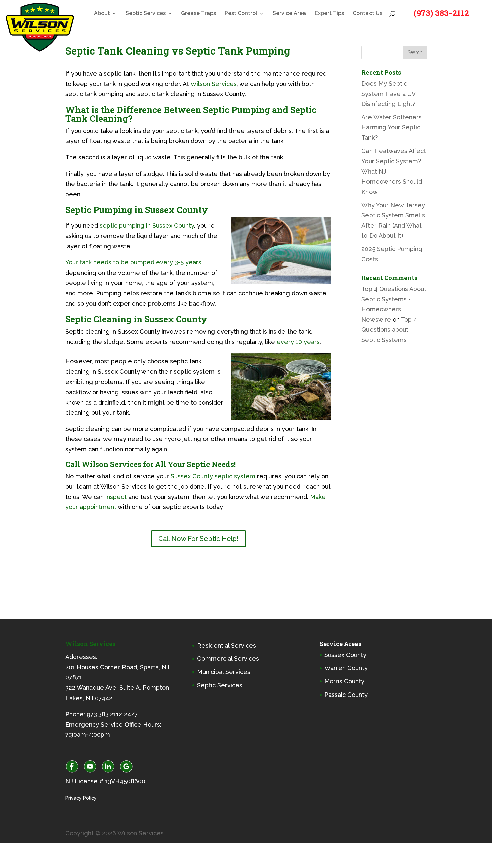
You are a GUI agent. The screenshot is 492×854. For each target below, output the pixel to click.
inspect (116, 496)
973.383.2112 (104, 714)
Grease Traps (198, 13)
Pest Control (241, 13)
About (102, 13)
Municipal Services (223, 671)
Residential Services (226, 645)
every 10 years (297, 341)
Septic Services (146, 13)
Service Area (289, 13)
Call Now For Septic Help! (198, 539)
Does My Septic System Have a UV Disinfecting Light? (388, 93)
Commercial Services (228, 658)
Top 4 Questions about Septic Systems (389, 329)
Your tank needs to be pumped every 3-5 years (133, 262)
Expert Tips (329, 13)
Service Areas (340, 644)
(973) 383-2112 (441, 13)
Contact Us (367, 13)
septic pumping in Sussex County (147, 225)
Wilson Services (213, 83)
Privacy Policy (81, 798)
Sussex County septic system (213, 476)
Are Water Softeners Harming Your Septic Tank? (391, 127)
